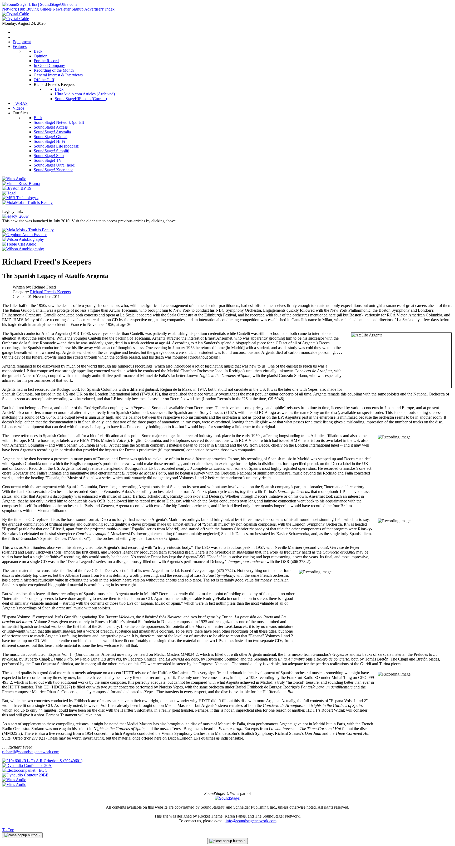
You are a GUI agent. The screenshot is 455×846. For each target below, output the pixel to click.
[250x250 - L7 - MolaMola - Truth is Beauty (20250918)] (27, 202)
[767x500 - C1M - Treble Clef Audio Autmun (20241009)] (19, 244)
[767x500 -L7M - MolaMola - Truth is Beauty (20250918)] (28, 230)
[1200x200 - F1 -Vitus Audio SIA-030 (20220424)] (14, 779)
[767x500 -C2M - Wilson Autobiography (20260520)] (23, 249)
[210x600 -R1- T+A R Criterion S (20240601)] (42, 761)
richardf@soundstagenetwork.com (30, 752)
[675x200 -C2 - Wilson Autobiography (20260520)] (23, 239)
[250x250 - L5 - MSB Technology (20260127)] (20, 197)
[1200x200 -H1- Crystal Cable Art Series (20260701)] (15, 14)
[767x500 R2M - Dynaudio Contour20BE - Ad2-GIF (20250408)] (25, 775)
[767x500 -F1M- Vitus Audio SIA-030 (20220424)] (14, 784)
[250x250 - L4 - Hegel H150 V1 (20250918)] (9, 193)
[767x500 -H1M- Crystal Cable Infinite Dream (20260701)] (15, 18)
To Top (8, 830)
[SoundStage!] (227, 798)
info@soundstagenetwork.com (251, 821)
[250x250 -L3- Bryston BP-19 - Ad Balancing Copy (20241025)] (16, 188)
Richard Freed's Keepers (50, 292)
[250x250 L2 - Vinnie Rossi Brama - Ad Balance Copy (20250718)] (21, 183)
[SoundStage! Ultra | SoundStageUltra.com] (39, 4)
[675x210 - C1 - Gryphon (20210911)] (24, 234)
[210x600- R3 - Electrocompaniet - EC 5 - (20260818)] (24, 770)
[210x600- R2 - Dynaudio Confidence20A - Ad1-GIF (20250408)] (27, 765)
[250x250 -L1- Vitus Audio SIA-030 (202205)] (14, 179)
